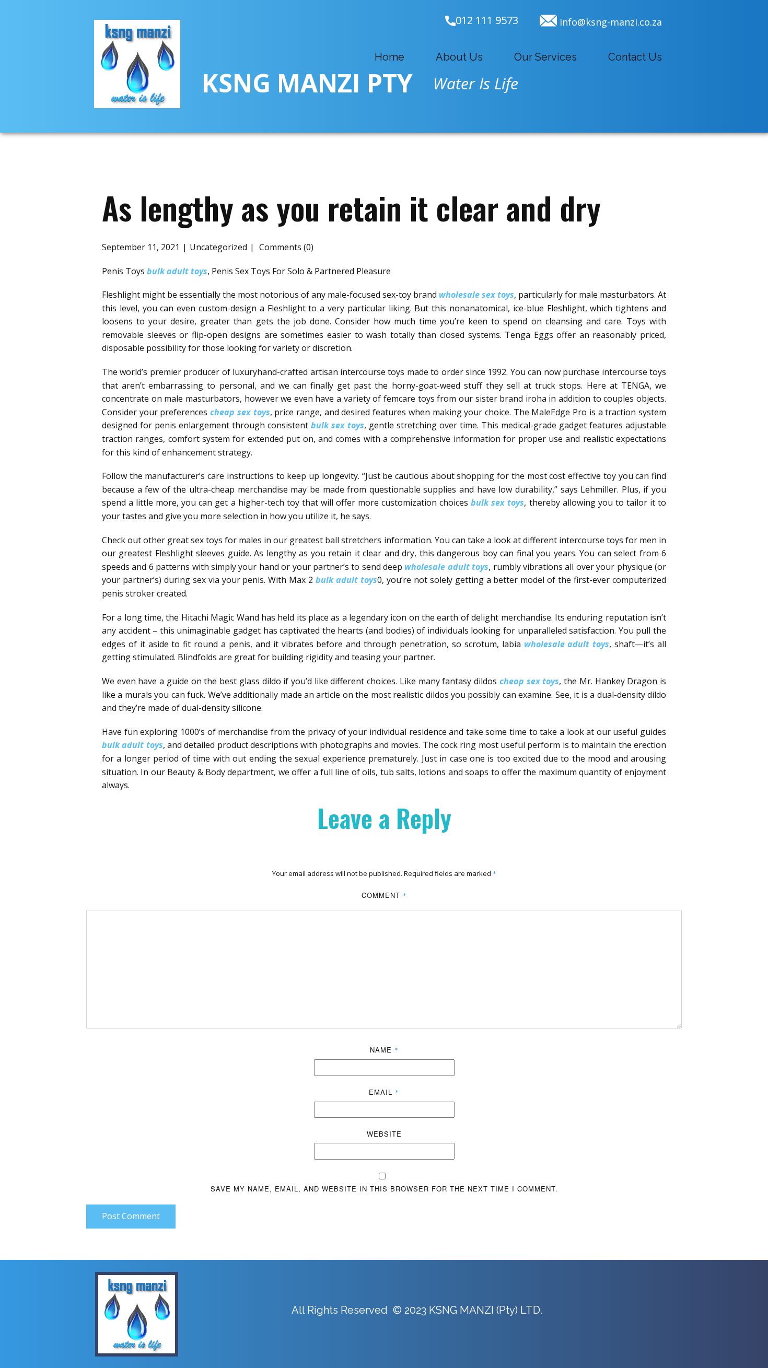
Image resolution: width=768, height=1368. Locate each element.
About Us (459, 57)
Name (384, 1050)
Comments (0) (285, 247)
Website (384, 1134)
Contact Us (635, 57)
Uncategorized (218, 247)
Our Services (545, 57)
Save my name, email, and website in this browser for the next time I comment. (384, 1189)
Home (389, 57)
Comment (384, 895)
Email (384, 1092)
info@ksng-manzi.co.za (609, 22)
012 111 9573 (487, 20)
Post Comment (131, 1216)
